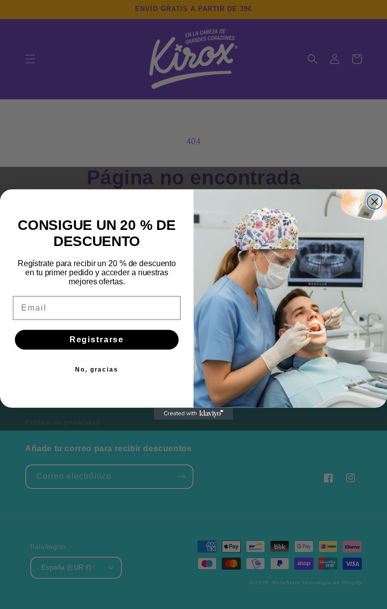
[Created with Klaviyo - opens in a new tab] (193, 414)
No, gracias (96, 369)
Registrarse (97, 339)
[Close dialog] (374, 201)
